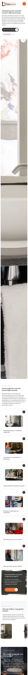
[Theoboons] (9, 6)
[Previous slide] (2, 631)
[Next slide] (25, 631)
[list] (14, 631)
